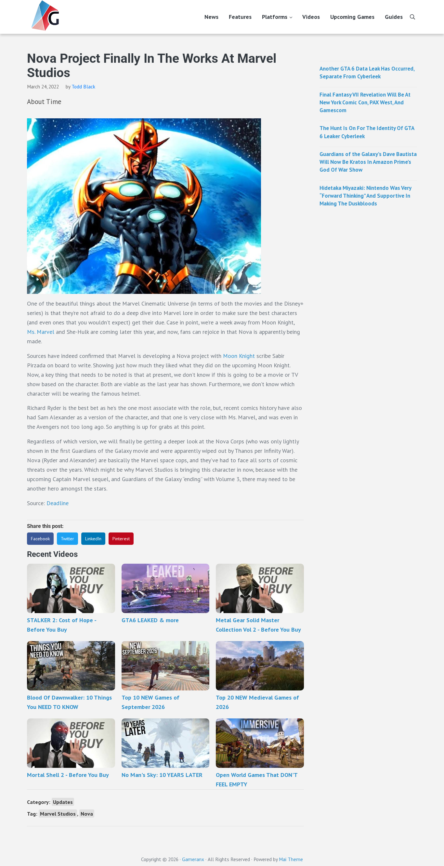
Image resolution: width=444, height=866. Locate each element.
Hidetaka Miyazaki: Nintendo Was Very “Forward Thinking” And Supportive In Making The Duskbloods (365, 195)
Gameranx (193, 859)
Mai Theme (291, 859)
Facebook (40, 539)
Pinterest (121, 539)
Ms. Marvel (40, 331)
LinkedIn (93, 539)
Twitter (67, 539)
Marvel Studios (58, 813)
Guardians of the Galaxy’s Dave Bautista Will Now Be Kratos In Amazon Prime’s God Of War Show (368, 162)
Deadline (57, 503)
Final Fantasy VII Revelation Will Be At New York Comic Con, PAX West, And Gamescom (365, 102)
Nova (87, 813)
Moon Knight (239, 356)
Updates (63, 801)
